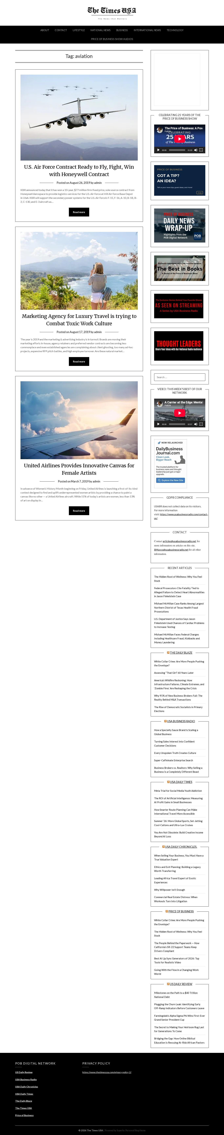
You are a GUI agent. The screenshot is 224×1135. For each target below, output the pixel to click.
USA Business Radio (181, 721)
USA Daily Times (181, 782)
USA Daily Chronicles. (181, 846)
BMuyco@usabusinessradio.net (171, 549)
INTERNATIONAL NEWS (147, 30)
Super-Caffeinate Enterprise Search (173, 760)
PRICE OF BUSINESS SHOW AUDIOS (112, 38)
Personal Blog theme (135, 1130)
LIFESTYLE (79, 30)
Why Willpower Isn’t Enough (169, 889)
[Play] (158, 150)
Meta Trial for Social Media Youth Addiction (178, 790)
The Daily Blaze (181, 652)
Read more (79, 212)
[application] (179, 139)
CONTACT (61, 30)
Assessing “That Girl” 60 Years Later (174, 672)
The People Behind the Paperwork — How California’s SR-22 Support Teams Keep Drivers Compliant (176, 947)
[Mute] (195, 150)
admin (98, 182)
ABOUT (45, 30)
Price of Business (181, 911)
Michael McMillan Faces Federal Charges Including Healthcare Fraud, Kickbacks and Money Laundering (177, 638)
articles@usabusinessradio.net (179, 541)
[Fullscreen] (201, 150)
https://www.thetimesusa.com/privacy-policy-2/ (106, 1072)
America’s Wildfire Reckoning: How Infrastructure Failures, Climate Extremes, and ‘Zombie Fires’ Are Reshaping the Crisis (179, 684)
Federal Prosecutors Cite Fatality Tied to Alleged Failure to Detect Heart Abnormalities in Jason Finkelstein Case (179, 592)
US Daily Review (181, 984)
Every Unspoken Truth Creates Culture (175, 752)
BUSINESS (122, 30)
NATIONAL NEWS (101, 30)
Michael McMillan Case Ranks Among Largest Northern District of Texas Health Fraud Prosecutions (179, 607)
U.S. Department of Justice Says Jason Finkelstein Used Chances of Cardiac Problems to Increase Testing (179, 622)
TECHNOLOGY (175, 30)
